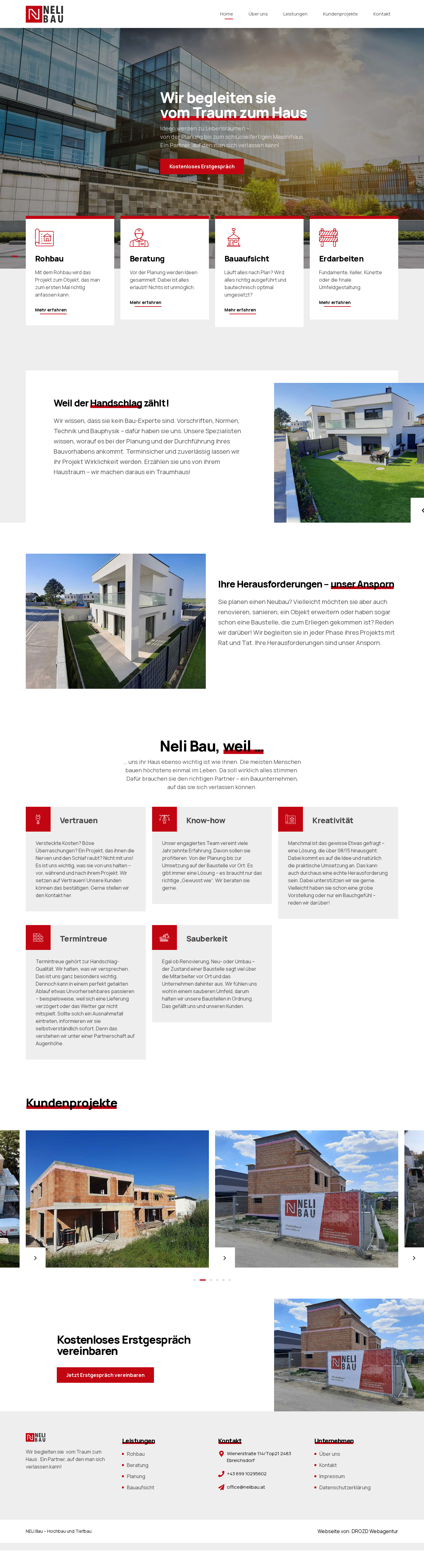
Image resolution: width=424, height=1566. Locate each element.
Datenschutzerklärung (345, 1487)
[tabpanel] (117, 1199)
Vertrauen (78, 820)
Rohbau (136, 1453)
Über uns (258, 14)
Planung (136, 1476)
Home (226, 14)
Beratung (137, 1465)
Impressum (332, 1476)
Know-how (206, 820)
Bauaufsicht (140, 1487)
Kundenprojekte (340, 14)
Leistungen (295, 14)
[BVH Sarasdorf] (117, 1199)
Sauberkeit (207, 938)
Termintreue (83, 938)
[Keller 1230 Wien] (306, 1199)
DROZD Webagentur (375, 1531)
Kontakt (381, 14)
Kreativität (332, 820)
